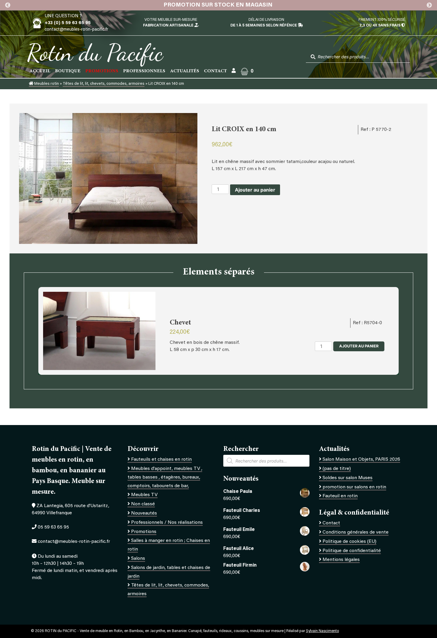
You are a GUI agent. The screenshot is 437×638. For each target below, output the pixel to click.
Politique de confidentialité (352, 550)
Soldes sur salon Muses (347, 478)
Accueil (39, 71)
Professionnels (144, 71)
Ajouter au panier (255, 190)
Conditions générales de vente (356, 532)
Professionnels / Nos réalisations (167, 522)
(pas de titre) (337, 468)
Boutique (68, 71)
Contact (215, 71)
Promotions (143, 531)
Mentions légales (341, 559)
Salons (138, 558)
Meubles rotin (46, 84)
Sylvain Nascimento (322, 631)
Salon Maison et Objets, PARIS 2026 (361, 459)
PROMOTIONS (101, 71)
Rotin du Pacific (95, 52)
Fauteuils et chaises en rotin (161, 459)
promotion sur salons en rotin (354, 487)
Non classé (143, 504)
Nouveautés (144, 513)
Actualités (184, 71)
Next (429, 5)
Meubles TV (144, 495)
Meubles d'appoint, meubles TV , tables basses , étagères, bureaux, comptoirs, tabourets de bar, (165, 477)
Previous (8, 5)
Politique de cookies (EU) (349, 541)
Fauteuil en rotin (340, 496)
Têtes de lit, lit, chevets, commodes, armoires (103, 84)
